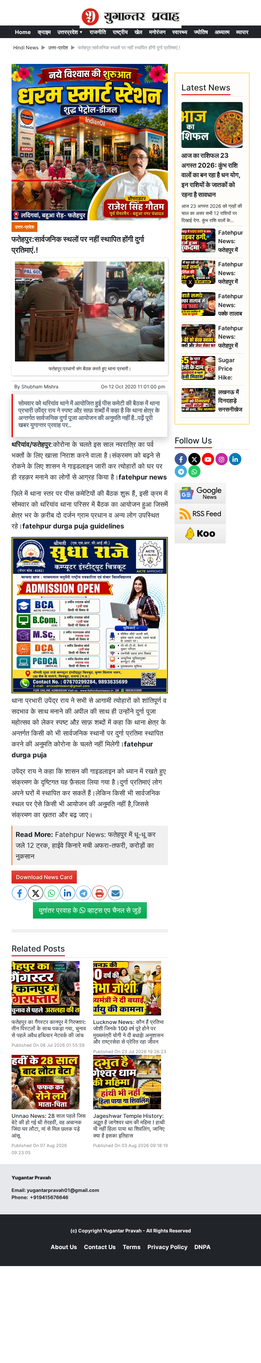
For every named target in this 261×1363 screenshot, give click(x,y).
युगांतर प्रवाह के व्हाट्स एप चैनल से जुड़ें (90, 910)
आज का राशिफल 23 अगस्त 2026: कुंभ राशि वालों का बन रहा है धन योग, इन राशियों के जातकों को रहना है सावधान (210, 175)
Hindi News (25, 47)
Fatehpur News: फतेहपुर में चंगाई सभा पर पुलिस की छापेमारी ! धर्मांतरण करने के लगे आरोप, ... (230, 273)
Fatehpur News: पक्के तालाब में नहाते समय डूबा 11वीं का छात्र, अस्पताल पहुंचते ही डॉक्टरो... (230, 305)
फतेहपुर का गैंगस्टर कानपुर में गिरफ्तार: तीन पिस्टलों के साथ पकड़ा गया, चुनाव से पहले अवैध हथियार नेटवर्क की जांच (49, 1028)
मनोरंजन (157, 32)
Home (23, 32)
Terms (132, 1247)
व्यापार (242, 32)
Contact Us (100, 1247)
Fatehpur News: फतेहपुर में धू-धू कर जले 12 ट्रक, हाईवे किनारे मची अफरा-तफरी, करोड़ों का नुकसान (86, 845)
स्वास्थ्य (179, 32)
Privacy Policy (167, 1247)
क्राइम (44, 32)
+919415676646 (49, 1197)
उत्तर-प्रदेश (58, 47)
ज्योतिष (201, 32)
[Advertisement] (130, 382)
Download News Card (44, 877)
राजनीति (98, 32)
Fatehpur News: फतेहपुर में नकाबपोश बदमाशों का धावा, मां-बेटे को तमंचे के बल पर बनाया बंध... (230, 337)
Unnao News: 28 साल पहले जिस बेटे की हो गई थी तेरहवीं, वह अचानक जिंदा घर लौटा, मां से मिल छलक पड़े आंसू (49, 1125)
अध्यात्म (222, 32)
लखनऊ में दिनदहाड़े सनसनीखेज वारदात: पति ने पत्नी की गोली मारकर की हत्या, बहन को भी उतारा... (230, 401)
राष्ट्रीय (120, 32)
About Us (64, 1247)
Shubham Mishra (39, 386)
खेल (138, 32)
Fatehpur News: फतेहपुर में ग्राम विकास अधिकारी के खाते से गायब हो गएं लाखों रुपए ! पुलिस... (230, 241)
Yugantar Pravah (122, 1230)
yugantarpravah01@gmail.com (63, 1190)
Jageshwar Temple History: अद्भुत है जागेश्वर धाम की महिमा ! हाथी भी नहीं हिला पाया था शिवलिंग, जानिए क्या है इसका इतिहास (129, 1125)
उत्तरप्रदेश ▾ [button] (70, 32)
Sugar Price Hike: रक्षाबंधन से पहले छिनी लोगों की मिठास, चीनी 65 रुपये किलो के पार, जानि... (229, 369)
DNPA (202, 1247)
